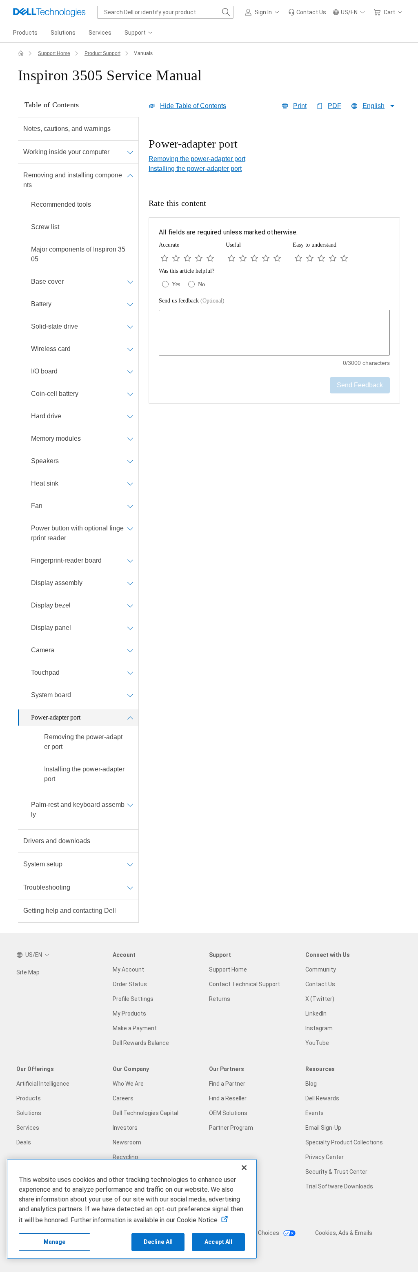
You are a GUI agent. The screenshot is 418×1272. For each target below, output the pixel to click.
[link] (307, 12)
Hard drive (46, 416)
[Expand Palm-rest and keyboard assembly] (130, 805)
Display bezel (51, 605)
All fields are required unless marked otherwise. (228, 232)
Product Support (102, 53)
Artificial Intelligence (42, 1083)
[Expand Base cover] (130, 282)
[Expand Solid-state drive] (130, 326)
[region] (274, 144)
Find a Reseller (228, 1098)
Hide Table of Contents (193, 105)
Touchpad (45, 672)
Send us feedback (192, 301)
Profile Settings (133, 999)
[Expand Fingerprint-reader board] (130, 560)
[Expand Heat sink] (130, 483)
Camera (42, 650)
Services (27, 1127)
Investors (125, 1127)
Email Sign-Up (323, 1127)
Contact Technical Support (244, 984)
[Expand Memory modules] (130, 439)
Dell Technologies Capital (145, 1113)
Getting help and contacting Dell (69, 910)
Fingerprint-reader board (66, 560)
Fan (36, 505)
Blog (311, 1083)
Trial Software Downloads (339, 1186)
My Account (128, 969)
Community (320, 969)
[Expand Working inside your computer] (130, 152)
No (201, 284)
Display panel (51, 627)
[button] (263, 12)
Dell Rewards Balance (141, 1043)
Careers (123, 1098)
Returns (219, 999)
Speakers (45, 460)
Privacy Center (324, 1157)
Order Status (130, 984)
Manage (55, 1242)
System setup (42, 864)
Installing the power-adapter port (84, 774)
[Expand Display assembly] (130, 583)
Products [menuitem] (25, 32)
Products (28, 1098)
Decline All (158, 1242)
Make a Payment (135, 1028)
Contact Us (320, 984)
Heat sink (44, 483)
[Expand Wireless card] (130, 349)
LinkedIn (316, 1013)
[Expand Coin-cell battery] (130, 394)
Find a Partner (227, 1083)
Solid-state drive (54, 326)
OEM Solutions (228, 1113)
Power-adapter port (55, 717)
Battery (41, 303)
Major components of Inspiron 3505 (78, 254)
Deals (23, 1142)
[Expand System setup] (130, 864)
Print (300, 105)
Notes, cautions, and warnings (67, 128)
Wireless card (51, 348)
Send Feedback (360, 385)
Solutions (28, 1113)
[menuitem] (139, 33)
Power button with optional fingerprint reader (77, 533)
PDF (334, 105)
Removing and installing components (72, 180)
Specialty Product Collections (344, 1142)
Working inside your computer (66, 151)
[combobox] (165, 12)
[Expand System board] (130, 695)
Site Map (28, 972)
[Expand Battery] (130, 304)
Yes (176, 284)
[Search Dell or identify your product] (226, 12)
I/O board (44, 371)
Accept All (218, 1242)
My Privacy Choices (254, 1233)
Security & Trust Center (336, 1171)
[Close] (244, 1168)
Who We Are (128, 1083)
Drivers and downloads (56, 840)
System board (51, 694)
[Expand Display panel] (130, 628)
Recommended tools (61, 204)
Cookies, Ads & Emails (343, 1233)
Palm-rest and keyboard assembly (78, 809)
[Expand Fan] (130, 506)
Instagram (319, 1028)
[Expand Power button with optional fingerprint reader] (130, 528)
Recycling (125, 1157)
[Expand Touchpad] (130, 673)
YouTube (317, 1043)
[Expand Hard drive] (130, 416)
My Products (129, 1013)
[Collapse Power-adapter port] (130, 717)
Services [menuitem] (100, 32)
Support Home (54, 53)
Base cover (47, 281)
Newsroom (127, 1142)
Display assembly (56, 582)
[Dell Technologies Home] (49, 12)
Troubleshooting (46, 887)
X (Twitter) (319, 999)
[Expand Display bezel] (130, 605)
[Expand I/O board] (130, 371)
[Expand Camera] (130, 650)
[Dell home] (21, 53)
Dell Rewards (322, 1098)
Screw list (45, 226)
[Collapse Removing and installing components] (130, 175)
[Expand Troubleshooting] (130, 887)
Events (314, 1113)
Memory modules (56, 438)
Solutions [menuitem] (63, 32)
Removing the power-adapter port (83, 741)
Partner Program (231, 1127)
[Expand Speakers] (130, 461)
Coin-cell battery (54, 393)
